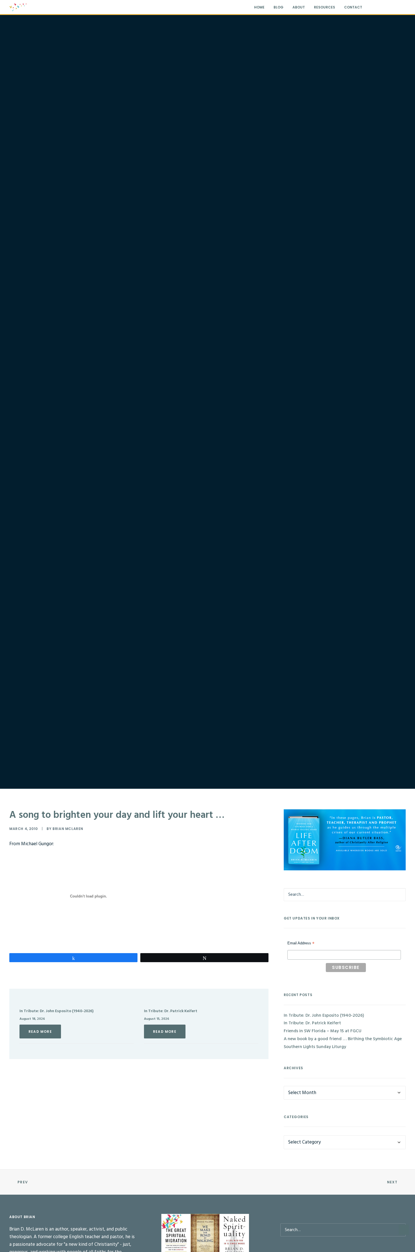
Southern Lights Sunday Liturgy (315, 1047)
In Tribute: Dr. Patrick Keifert (170, 1011)
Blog (278, 7)
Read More (40, 1031)
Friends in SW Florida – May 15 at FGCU (322, 1031)
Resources (324, 7)
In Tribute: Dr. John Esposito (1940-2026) (56, 1011)
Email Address (300, 944)
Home (259, 7)
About (298, 7)
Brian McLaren (68, 828)
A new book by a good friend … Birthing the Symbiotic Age (343, 1039)
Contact (353, 7)
